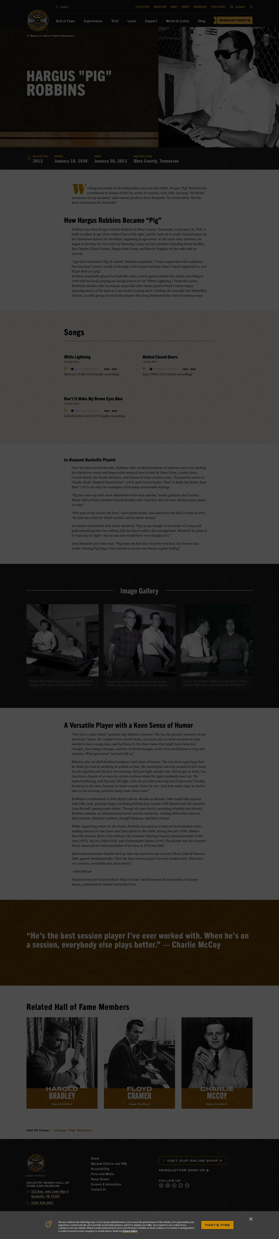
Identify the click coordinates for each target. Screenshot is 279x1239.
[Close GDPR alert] (251, 1219)
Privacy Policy (129, 1231)
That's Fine (217, 1225)
